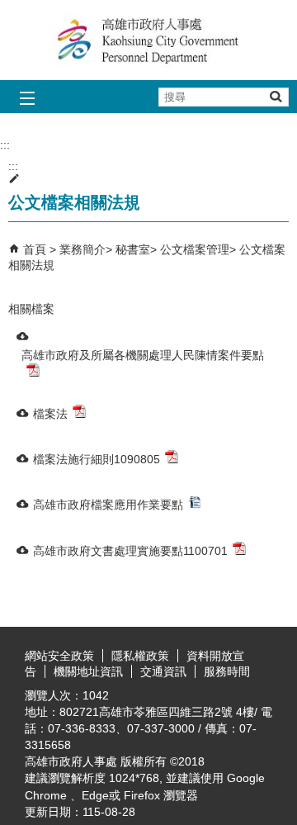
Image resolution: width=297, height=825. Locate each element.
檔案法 (50, 413)
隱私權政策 (140, 655)
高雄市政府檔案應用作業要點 (108, 504)
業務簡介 (82, 249)
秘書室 (133, 249)
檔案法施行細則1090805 (96, 459)
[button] (275, 96)
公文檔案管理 (194, 249)
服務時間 (227, 671)
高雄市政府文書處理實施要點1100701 (130, 550)
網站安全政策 (59, 655)
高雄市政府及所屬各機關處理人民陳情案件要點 (142, 355)
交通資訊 (163, 671)
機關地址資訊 (88, 671)
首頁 (34, 249)
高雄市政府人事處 (148, 40)
